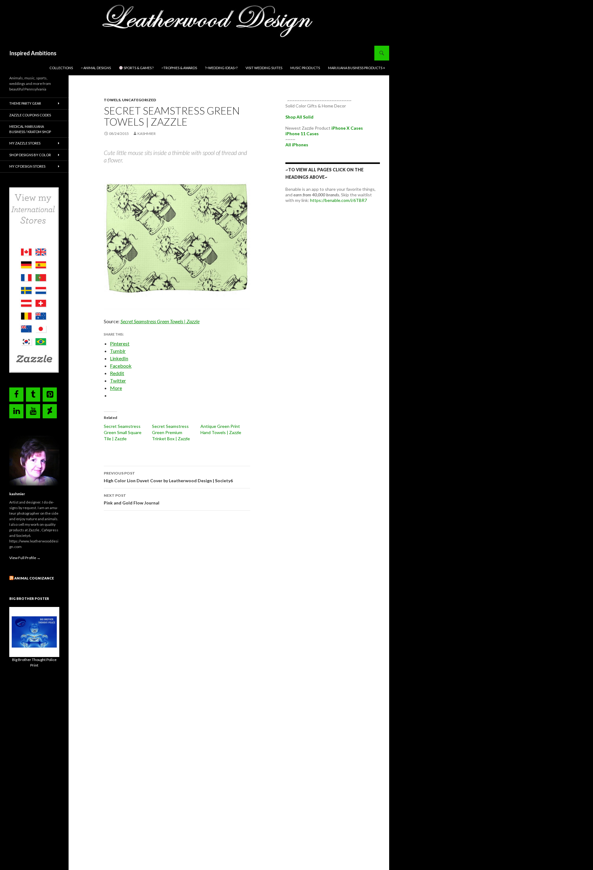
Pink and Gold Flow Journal (132, 499)
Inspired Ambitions (33, 53)
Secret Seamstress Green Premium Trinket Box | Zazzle (171, 432)
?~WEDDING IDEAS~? (221, 68)
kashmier (146, 133)
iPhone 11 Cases (302, 133)
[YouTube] (33, 411)
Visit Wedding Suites (264, 68)
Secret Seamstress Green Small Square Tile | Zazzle (122, 432)
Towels (112, 100)
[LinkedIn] (16, 411)
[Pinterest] (50, 394)
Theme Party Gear (25, 103)
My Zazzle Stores (24, 143)
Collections (61, 68)
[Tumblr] (33, 394)
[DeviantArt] (50, 411)
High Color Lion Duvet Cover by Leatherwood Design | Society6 (168, 477)
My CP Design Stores (27, 166)
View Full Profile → (24, 557)
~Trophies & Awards (179, 68)
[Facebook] (16, 394)
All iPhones (296, 144)
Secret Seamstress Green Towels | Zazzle (160, 321)
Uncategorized (139, 100)
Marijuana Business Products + (356, 68)
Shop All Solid (299, 116)
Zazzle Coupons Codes (30, 115)
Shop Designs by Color (30, 155)
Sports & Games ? (138, 68)
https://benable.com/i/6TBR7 (338, 200)
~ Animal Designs (96, 68)
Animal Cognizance (34, 578)
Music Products (305, 68)
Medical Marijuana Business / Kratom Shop (30, 129)
